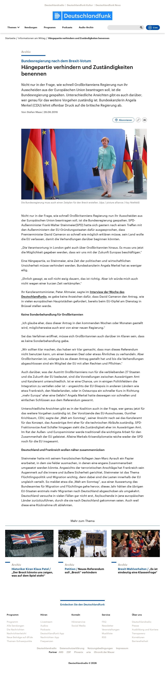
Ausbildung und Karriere (145, 629)
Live (155, 27)
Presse (135, 625)
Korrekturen (138, 637)
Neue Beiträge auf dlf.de (20, 637)
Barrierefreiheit (140, 641)
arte (88, 652)
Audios (44, 625)
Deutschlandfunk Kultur (80, 5)
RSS (104, 637)
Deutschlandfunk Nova (108, 5)
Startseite (10, 38)
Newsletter (107, 625)
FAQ (104, 621)
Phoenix (78, 652)
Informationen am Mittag (31, 38)
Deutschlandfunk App (52, 633)
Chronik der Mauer (104, 652)
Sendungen (30, 27)
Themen (11, 27)
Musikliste (107, 633)
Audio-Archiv (86, 27)
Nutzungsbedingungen (100, 648)
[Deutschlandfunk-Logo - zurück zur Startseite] (82, 15)
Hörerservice (78, 621)
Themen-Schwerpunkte (19, 641)
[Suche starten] (141, 27)
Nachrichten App (49, 637)
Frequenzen (46, 641)
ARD (61, 652)
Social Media (79, 625)
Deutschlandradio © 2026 (82, 663)
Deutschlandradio (54, 5)
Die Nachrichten (15, 629)
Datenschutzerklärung (72, 648)
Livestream (46, 621)
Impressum (122, 648)
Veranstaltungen (111, 629)
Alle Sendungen (15, 625)
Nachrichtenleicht (16, 633)
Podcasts (67, 27)
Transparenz (138, 633)
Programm (50, 27)
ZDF (69, 652)
